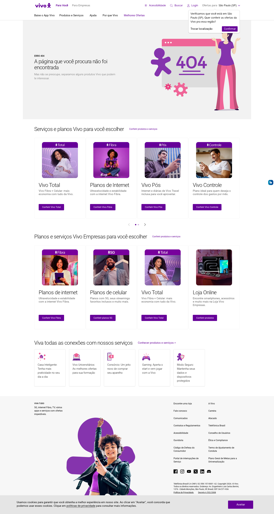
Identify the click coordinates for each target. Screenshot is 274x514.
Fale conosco (180, 410)
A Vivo (211, 403)
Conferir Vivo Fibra (102, 207)
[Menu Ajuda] (97, 15)
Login (194, 5)
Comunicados (181, 418)
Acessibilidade (157, 5)
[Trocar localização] (239, 5)
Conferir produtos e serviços (143, 129)
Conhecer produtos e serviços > (157, 342)
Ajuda (93, 15)
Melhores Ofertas (134, 15)
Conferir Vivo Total (51, 207)
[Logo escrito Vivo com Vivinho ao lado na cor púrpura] (43, 5)
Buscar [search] (179, 5)
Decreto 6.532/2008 (207, 492)
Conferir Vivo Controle (207, 207)
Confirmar (230, 28)
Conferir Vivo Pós (153, 207)
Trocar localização (201, 28)
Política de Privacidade (184, 492)
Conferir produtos (205, 318)
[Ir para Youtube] (189, 471)
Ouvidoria (178, 440)
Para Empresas (81, 5)
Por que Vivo (111, 15)
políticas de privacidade (81, 505)
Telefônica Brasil (216, 425)
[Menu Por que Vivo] (119, 15)
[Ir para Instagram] (182, 471)
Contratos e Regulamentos (187, 425)
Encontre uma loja (183, 403)
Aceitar (240, 504)
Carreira (212, 410)
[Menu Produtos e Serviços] (84, 15)
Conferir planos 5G (102, 318)
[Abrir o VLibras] (270, 182)
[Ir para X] (196, 471)
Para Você (62, 5)
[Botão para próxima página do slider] (145, 225)
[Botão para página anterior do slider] (129, 225)
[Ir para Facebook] (176, 471)
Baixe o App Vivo (44, 15)
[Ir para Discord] (209, 471)
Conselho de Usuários (219, 433)
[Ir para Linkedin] (202, 471)
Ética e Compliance (218, 440)
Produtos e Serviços (71, 15)
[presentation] (135, 225)
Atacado (212, 418)
